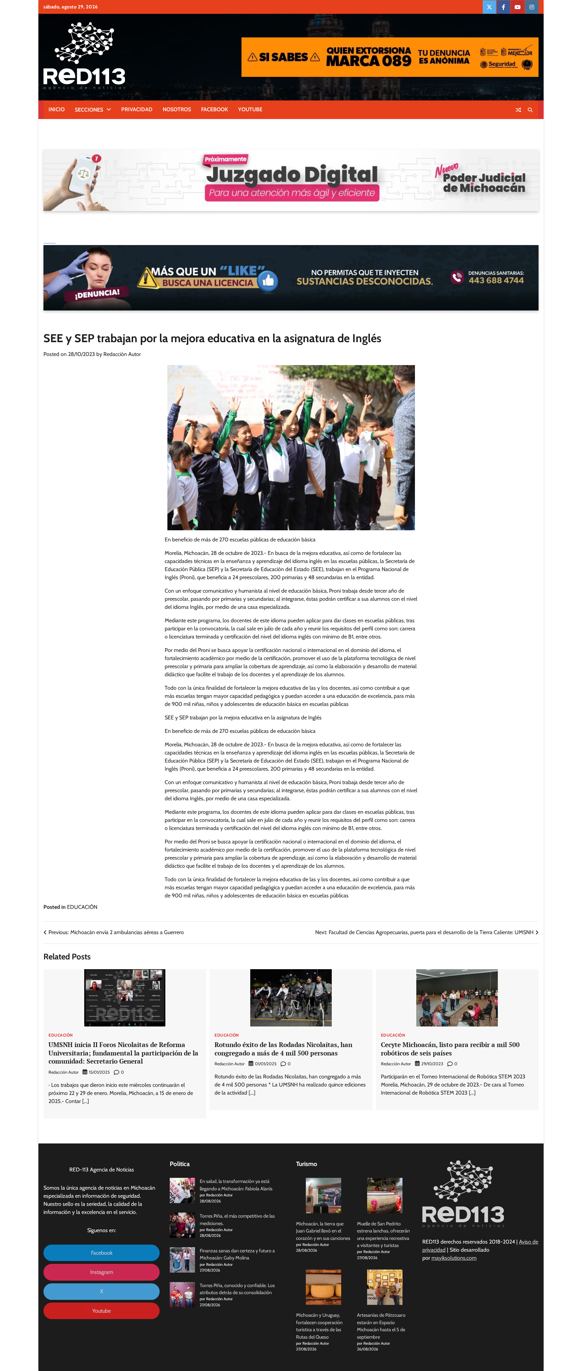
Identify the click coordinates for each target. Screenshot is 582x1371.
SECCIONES (89, 110)
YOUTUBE (250, 109)
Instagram (101, 1272)
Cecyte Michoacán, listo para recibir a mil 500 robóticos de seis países (450, 1048)
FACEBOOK (214, 109)
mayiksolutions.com (454, 1258)
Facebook (101, 1253)
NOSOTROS (177, 109)
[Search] (530, 110)
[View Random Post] (518, 110)
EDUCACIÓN (82, 907)
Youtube (101, 1311)
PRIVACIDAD (137, 109)
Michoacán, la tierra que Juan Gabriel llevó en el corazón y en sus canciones (323, 1231)
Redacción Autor (122, 354)
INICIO (56, 109)
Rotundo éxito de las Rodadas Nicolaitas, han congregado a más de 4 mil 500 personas (283, 1048)
